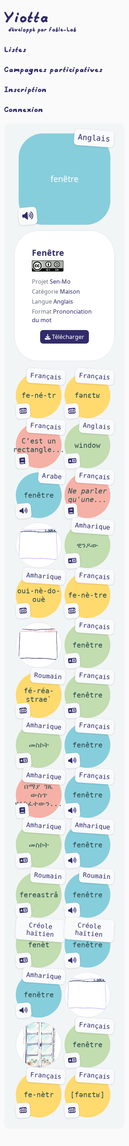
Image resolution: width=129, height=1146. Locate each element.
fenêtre (80, 158)
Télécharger (67, 337)
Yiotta (26, 17)
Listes (15, 49)
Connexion (23, 109)
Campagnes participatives (53, 69)
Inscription (25, 89)
